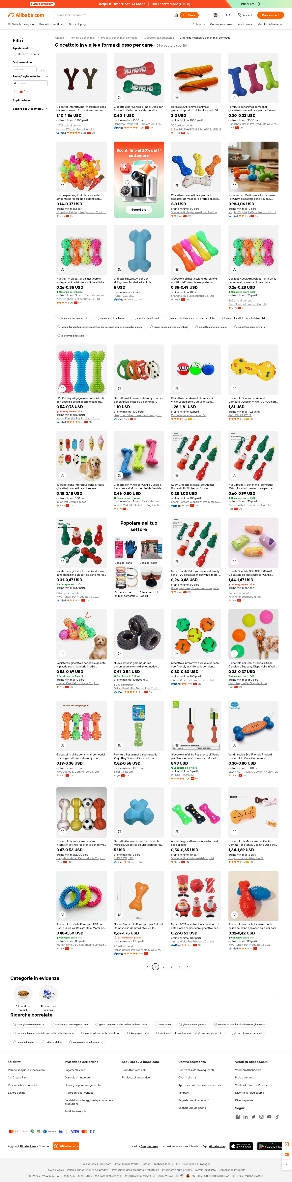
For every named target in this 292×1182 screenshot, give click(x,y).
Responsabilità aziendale (23, 1085)
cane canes (165, 1024)
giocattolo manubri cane (213, 327)
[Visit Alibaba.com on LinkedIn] (245, 1116)
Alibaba (59, 37)
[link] (287, 1144)
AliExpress (89, 1163)
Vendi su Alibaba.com (248, 1069)
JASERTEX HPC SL (240, 415)
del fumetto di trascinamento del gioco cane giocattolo (191, 1033)
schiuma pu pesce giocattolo (71, 1024)
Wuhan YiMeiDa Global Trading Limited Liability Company (139, 505)
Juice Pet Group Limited (71, 501)
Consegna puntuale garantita (83, 1085)
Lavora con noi (17, 1092)
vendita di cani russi (148, 318)
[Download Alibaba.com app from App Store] (241, 1146)
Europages (203, 1163)
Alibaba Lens (27, 1146)
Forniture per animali (82, 37)
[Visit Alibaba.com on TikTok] (277, 1116)
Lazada (146, 1163)
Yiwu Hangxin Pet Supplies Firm (247, 683)
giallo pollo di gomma (195, 1024)
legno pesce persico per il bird (171, 327)
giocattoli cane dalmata (251, 327)
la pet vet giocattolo (72, 335)
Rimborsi (183, 1092)
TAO (177, 1163)
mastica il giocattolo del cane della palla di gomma (45, 1033)
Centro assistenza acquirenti (196, 1069)
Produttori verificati (134, 1069)
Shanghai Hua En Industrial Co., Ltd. (192, 295)
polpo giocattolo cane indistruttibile (246, 318)
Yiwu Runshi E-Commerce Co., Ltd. (249, 505)
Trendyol (188, 1163)
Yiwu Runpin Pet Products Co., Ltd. (77, 596)
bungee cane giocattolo (74, 318)
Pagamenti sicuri (75, 1069)
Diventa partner (244, 1100)
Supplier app (149, 1146)
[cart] (228, 15)
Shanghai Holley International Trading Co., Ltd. (196, 212)
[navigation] (30, 502)
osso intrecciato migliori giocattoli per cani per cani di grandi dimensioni (101, 327)
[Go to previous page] (147, 966)
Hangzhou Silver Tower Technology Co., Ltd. (139, 415)
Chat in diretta (187, 1077)
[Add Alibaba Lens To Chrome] (66, 1146)
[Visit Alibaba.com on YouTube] (269, 1116)
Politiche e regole (75, 1111)
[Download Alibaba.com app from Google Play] (270, 1146)
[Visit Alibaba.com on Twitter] (253, 1116)
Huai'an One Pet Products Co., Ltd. (77, 683)
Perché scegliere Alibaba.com (26, 1069)
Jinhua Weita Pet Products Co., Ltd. (193, 680)
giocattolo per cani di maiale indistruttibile (123, 1024)
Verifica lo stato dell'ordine (251, 1085)
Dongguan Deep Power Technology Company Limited (196, 588)
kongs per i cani (140, 1033)
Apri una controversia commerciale (200, 1085)
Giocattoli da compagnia (159, 37)
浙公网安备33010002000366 (210, 1176)
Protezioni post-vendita (79, 1092)
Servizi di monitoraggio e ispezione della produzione (89, 1102)
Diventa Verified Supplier (250, 1092)
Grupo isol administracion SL (188, 415)
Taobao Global (162, 1163)
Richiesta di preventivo (136, 1077)
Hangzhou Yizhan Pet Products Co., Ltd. (252, 123)
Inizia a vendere (244, 1077)
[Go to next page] (187, 966)
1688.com (105, 1163)
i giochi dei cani (25, 1042)
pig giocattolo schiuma (112, 318)
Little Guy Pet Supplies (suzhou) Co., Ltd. (81, 212)
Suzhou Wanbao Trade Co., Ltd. (75, 129)
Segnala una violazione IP (193, 1100)
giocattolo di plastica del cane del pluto (192, 318)
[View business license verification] (182, 1176)
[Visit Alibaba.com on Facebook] (237, 1116)
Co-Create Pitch (18, 1077)
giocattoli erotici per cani (248, 1033)
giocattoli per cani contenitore (102, 1033)
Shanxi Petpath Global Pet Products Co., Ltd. (196, 501)
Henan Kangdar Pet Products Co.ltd (78, 418)
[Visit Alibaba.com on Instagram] (261, 1116)
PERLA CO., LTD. (124, 295)
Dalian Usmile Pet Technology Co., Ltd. (137, 688)
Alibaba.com (217, 1146)
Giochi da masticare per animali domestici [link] (205, 37)
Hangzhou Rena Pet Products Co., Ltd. (137, 123)
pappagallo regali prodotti (87, 1042)
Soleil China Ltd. (123, 771)
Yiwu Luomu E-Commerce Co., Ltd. (77, 771)
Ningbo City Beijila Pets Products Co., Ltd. (253, 212)
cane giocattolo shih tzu (30, 1024)
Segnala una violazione (192, 1107)
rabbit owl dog (54, 1042)
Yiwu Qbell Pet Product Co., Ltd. (247, 304)
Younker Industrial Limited (244, 596)
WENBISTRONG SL (182, 774)
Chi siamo (14, 1061)
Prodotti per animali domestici (119, 37)
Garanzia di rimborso (77, 1077)
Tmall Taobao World (126, 1163)
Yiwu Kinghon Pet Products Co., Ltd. (78, 298)
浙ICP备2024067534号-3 (247, 1176)
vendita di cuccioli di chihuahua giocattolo (241, 1024)
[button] (175, 15)
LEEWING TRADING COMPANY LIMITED (196, 129)
